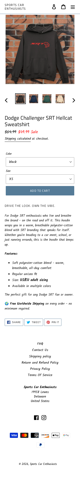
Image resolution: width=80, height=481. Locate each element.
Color (9, 154)
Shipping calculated (18, 138)
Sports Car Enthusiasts (15, 7)
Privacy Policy (40, 369)
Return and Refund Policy (40, 362)
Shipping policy (40, 356)
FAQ (40, 343)
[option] (20, 98)
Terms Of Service (40, 375)
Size (8, 171)
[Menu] (72, 7)
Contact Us (40, 350)
